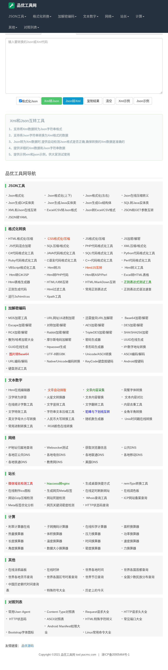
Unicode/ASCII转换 (98, 354)
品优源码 (27, 645)
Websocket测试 (57, 447)
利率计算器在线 (19, 526)
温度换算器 (54, 541)
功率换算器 (131, 534)
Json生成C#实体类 (21, 203)
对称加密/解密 (56, 325)
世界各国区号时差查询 (62, 577)
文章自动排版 (56, 390)
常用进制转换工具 (20, 426)
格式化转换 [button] (41, 16)
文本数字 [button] (89, 16)
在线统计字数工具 (20, 404)
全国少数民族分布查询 (139, 577)
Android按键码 (134, 361)
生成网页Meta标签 (59, 490)
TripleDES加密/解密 (98, 332)
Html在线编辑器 (19, 390)
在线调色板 (131, 490)
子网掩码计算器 (57, 526)
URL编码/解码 (18, 361)
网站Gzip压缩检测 (20, 498)
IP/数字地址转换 (135, 347)
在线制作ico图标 (19, 490)
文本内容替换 (94, 397)
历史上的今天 (94, 590)
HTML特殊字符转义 (98, 619)
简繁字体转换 (133, 390)
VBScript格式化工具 (21, 267)
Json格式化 (16, 195)
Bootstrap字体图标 (21, 632)
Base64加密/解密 (136, 318)
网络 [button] (108, 16)
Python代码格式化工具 (139, 253)
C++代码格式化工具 (98, 260)
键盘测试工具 (17, 368)
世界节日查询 (94, 577)
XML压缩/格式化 (135, 246)
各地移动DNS (133, 455)
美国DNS (91, 462)
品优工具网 (27, 5)
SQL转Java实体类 (136, 203)
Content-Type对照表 (61, 612)
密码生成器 (93, 339)
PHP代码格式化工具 (99, 246)
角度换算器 (16, 548)
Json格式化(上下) (59, 195)
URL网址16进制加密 (61, 318)
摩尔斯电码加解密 (59, 339)
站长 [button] (123, 16)
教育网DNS (54, 462)
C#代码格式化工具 (21, 253)
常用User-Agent (19, 612)
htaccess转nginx (58, 483)
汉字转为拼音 (17, 397)
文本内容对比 (133, 397)
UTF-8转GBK (56, 354)
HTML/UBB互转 (57, 282)
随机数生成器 (94, 419)
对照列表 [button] (30, 27)
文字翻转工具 (94, 404)
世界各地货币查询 (20, 577)
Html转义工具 (133, 267)
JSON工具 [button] (16, 16)
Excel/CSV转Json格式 (62, 210)
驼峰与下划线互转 (97, 411)
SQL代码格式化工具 (99, 253)
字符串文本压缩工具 (60, 411)
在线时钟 (53, 569)
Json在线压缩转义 (136, 195)
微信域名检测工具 (20, 483)
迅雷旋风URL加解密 (99, 318)
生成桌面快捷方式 (97, 483)
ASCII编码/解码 (134, 354)
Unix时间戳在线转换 (138, 419)
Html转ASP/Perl (96, 275)
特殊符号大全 (56, 590)
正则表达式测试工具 (137, 282)
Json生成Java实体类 (61, 203)
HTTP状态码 (17, 619)
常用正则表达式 (96, 289)
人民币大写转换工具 (60, 419)
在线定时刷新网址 (97, 490)
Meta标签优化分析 (21, 505)
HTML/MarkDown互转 (100, 282)
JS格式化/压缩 (95, 238)
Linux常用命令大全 (98, 632)
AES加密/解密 (94, 325)
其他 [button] (12, 27)
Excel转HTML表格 (136, 275)
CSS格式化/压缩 (58, 238)
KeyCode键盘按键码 (99, 361)
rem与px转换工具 (136, 483)
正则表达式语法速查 (137, 289)
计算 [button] (139, 16)
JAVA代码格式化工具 (61, 253)
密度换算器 (93, 548)
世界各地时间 (94, 569)
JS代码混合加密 (19, 246)
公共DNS (130, 447)
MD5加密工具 (17, 318)
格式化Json (30, 101)
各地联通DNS (94, 455)
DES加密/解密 (133, 325)
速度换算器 (131, 541)
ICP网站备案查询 (135, 498)
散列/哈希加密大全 (21, 339)
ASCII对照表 (55, 619)
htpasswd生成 (56, 347)
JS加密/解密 (132, 238)
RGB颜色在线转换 (60, 426)
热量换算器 (16, 534)
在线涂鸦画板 (17, 569)
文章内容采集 (95, 390)
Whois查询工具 (96, 498)
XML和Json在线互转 (22, 210)
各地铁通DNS (17, 462)
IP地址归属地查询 (20, 447)
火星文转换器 (56, 397)
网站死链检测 (56, 498)
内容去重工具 (133, 404)
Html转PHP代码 (57, 275)
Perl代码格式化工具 (137, 260)
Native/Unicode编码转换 (63, 361)
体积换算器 (54, 534)
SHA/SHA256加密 (136, 332)
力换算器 (130, 548)
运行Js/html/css (19, 296)
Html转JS (54, 267)
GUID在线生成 (18, 347)
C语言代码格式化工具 (62, 260)
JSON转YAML (18, 217)
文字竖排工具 (56, 404)
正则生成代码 (17, 289)
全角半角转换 (133, 411)
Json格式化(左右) (97, 195)
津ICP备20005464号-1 (116, 654)
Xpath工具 (54, 296)
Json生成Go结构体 (98, 203)
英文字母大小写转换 (22, 419)
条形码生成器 (94, 347)
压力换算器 (93, 534)
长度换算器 (16, 541)
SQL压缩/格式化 (58, 246)
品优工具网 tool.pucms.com (78, 654)
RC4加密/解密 (18, 332)
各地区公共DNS (19, 455)
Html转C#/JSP (18, 275)
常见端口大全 (133, 619)
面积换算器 (131, 526)
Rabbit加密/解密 (58, 332)
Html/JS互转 (93, 267)
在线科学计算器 (96, 526)
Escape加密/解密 (20, 325)
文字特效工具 (17, 411)
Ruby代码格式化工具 (22, 260)
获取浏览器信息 (96, 447)
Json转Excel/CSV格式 (100, 210)
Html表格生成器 (19, 282)
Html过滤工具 (56, 289)
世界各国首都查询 (136, 569)
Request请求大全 (97, 612)
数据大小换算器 (57, 548)
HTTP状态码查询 (97, 505)
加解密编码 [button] (66, 16)
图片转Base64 (18, 354)
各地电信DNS (56, 455)
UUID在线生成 (134, 339)
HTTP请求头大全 (135, 612)
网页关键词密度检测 (60, 505)
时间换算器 (93, 541)
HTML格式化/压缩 (20, 238)
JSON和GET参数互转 (139, 210)
